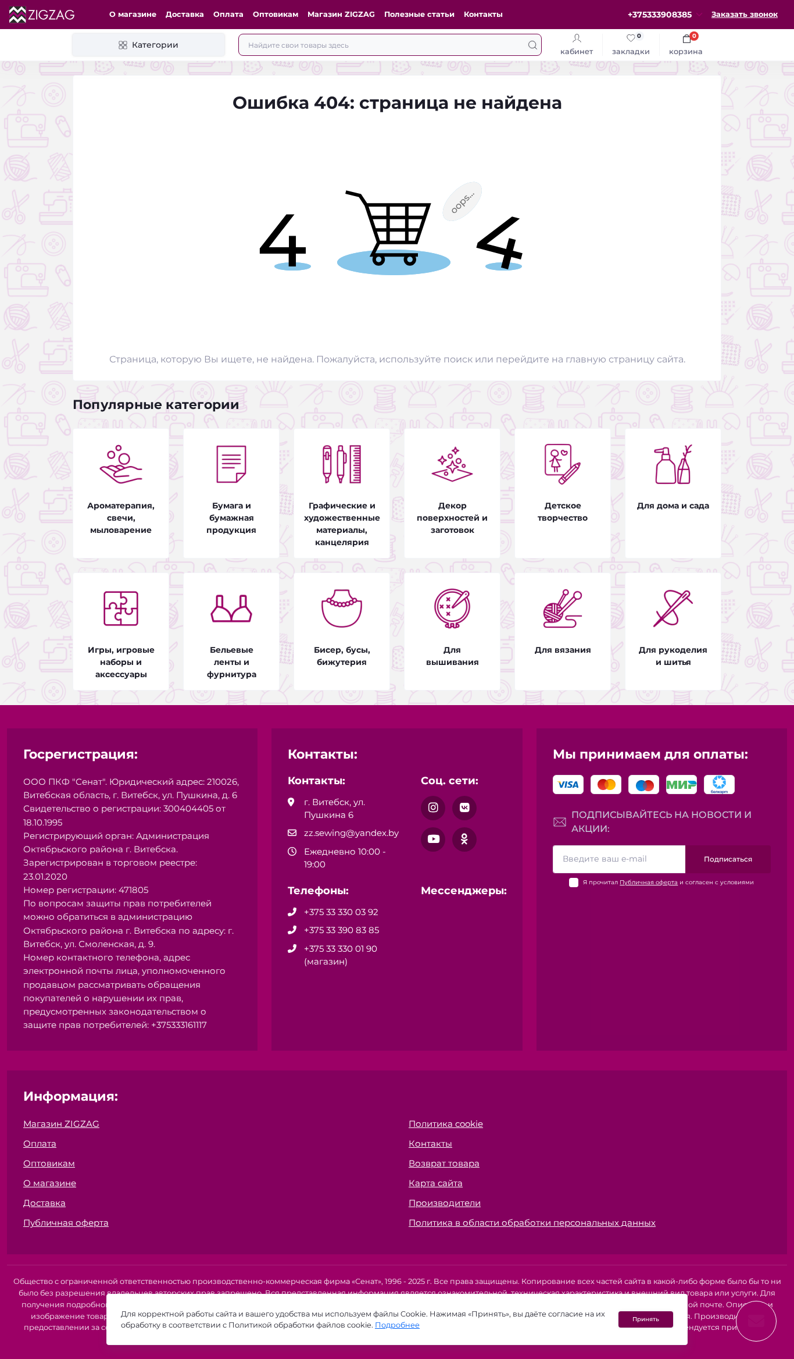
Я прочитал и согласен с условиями (668, 882)
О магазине (132, 14)
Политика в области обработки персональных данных (532, 1222)
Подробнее (397, 1325)
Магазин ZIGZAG (341, 14)
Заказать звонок (744, 14)
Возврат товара (444, 1163)
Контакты (483, 14)
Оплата (228, 14)
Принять (645, 1319)
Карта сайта (436, 1183)
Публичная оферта (649, 882)
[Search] (533, 45)
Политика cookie (446, 1123)
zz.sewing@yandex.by (351, 832)
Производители (445, 1202)
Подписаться (728, 859)
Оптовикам (275, 14)
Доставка (185, 14)
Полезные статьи (419, 14)
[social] (433, 808)
